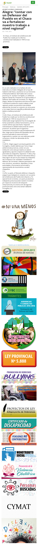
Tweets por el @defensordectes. (19, 245)
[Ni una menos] (19, 223)
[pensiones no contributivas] (19, 438)
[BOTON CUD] (19, 424)
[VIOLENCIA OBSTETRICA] (19, 470)
